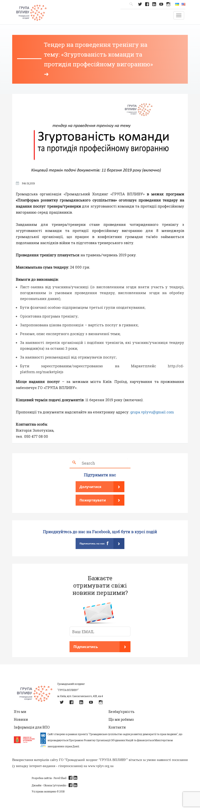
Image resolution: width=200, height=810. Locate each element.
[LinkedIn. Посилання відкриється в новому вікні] (75, 778)
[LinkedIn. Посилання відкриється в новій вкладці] (154, 4)
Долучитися (100, 486)
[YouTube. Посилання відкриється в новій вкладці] (161, 4)
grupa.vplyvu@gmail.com (152, 412)
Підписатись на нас (100, 543)
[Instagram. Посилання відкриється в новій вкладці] (168, 4)
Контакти (117, 727)
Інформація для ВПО (32, 727)
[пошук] (74, 462)
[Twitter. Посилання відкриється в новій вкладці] (140, 4)
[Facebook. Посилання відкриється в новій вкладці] (147, 4)
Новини (21, 719)
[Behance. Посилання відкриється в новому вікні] (70, 785)
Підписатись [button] (99, 646)
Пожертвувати (100, 500)
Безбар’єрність (121, 711)
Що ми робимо (121, 719)
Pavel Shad (60, 778)
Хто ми (20, 711)
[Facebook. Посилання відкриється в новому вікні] (70, 778)
